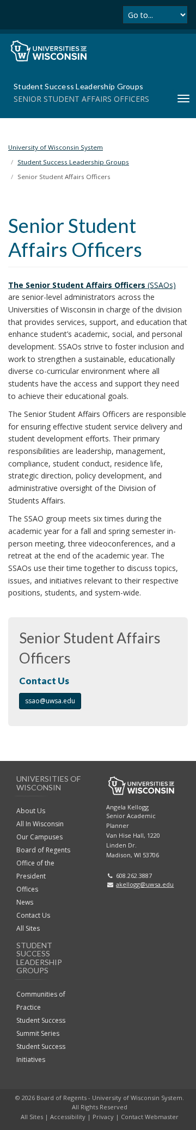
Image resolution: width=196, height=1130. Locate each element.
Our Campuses (39, 837)
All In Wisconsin (40, 823)
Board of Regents (43, 850)
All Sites (28, 928)
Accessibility (67, 1117)
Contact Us (33, 915)
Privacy (103, 1117)
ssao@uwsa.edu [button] (50, 700)
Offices (27, 889)
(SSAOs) (92, 285)
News (24, 902)
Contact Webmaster (150, 1117)
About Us (30, 810)
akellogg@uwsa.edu (145, 884)
